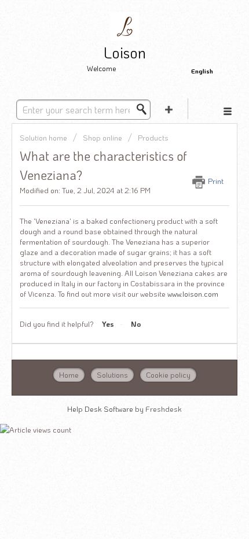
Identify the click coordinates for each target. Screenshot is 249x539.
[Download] (103, 260)
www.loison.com (192, 293)
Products (153, 137)
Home (69, 374)
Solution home (44, 137)
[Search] (144, 109)
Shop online (102, 137)
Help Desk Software (101, 409)
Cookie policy (168, 374)
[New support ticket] (168, 108)
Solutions (112, 374)
